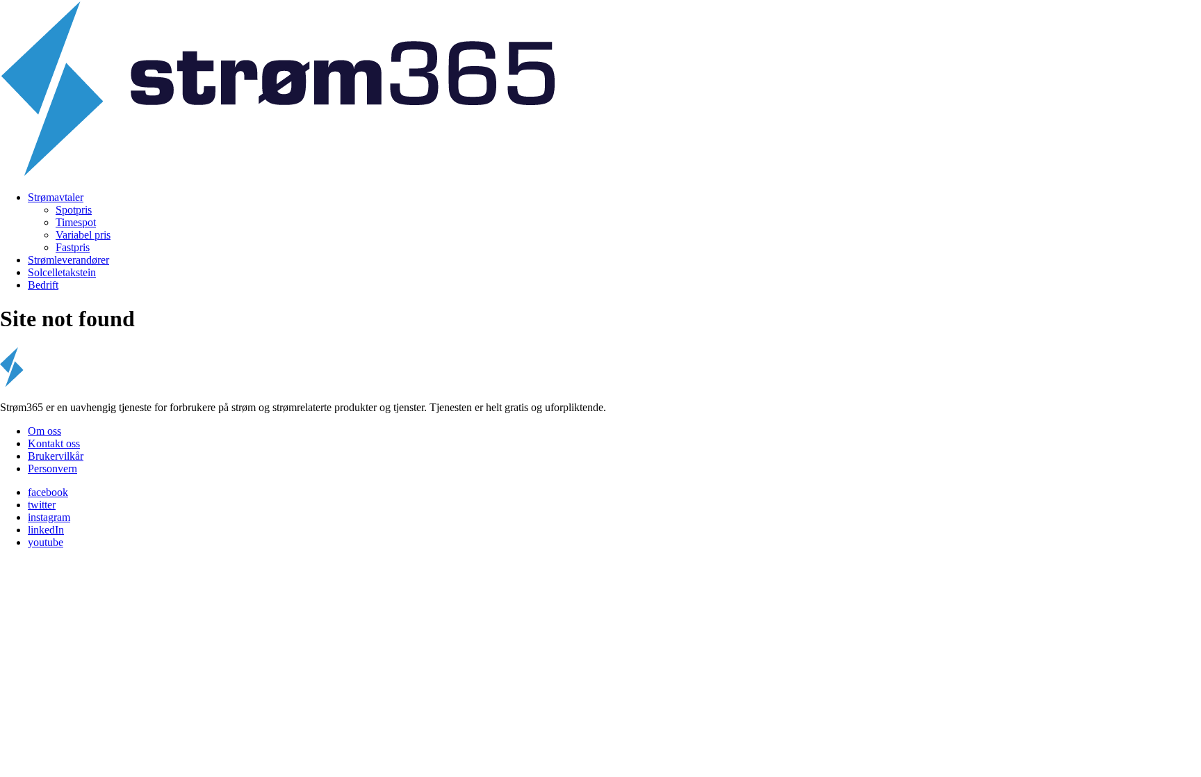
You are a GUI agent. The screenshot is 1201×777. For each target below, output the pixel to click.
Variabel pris (83, 235)
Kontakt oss (54, 443)
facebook (48, 492)
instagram (49, 517)
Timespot (76, 222)
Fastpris (73, 247)
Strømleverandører (68, 260)
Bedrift (43, 285)
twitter (42, 505)
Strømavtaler (55, 197)
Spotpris (74, 210)
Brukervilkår (55, 456)
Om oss (44, 431)
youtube (45, 542)
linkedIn (46, 530)
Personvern (52, 468)
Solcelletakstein (62, 272)
